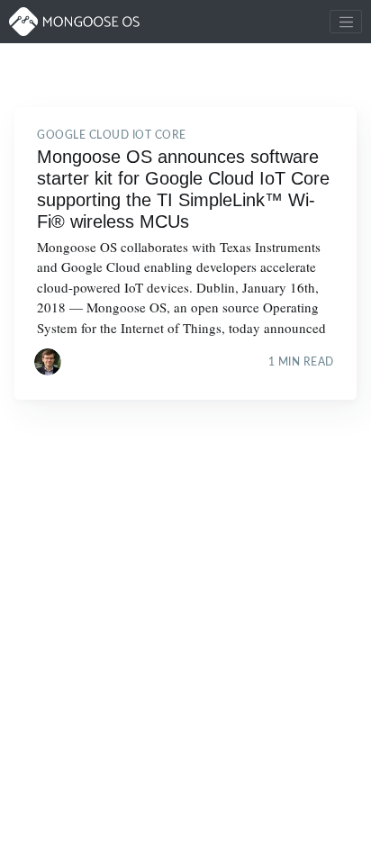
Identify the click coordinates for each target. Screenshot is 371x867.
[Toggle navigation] (346, 21)
